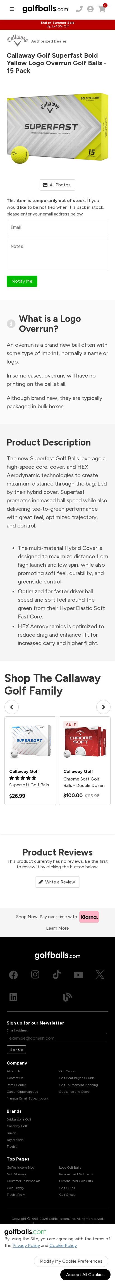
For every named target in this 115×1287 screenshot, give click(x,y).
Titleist (11, 1146)
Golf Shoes (67, 1195)
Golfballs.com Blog (20, 1167)
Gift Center (67, 1071)
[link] (90, 8)
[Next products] (103, 707)
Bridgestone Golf (19, 1119)
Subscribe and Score (74, 1092)
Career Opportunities (22, 1092)
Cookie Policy (63, 1245)
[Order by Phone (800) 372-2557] (79, 9)
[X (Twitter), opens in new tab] (100, 975)
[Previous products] (11, 707)
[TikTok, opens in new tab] (56, 975)
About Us (13, 1071)
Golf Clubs (67, 1188)
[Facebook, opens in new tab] (13, 975)
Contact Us (15, 1078)
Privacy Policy (26, 1245)
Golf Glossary (16, 1174)
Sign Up (16, 1050)
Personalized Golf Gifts (76, 1181)
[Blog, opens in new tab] (67, 996)
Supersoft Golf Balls (29, 784)
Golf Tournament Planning (78, 1085)
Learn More (57, 928)
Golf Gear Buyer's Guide (77, 1078)
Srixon (11, 1133)
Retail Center (16, 1085)
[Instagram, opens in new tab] (35, 975)
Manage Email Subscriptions (28, 1098)
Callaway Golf (17, 1126)
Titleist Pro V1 (17, 1195)
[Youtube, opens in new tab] (78, 975)
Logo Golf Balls (70, 1167)
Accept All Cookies (85, 1274)
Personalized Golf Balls (76, 1174)
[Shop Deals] (57, 25)
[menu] (12, 9)
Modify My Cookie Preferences (71, 1261)
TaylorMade (15, 1140)
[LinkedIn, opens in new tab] (13, 996)
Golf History (15, 1188)
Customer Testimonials (23, 1181)
